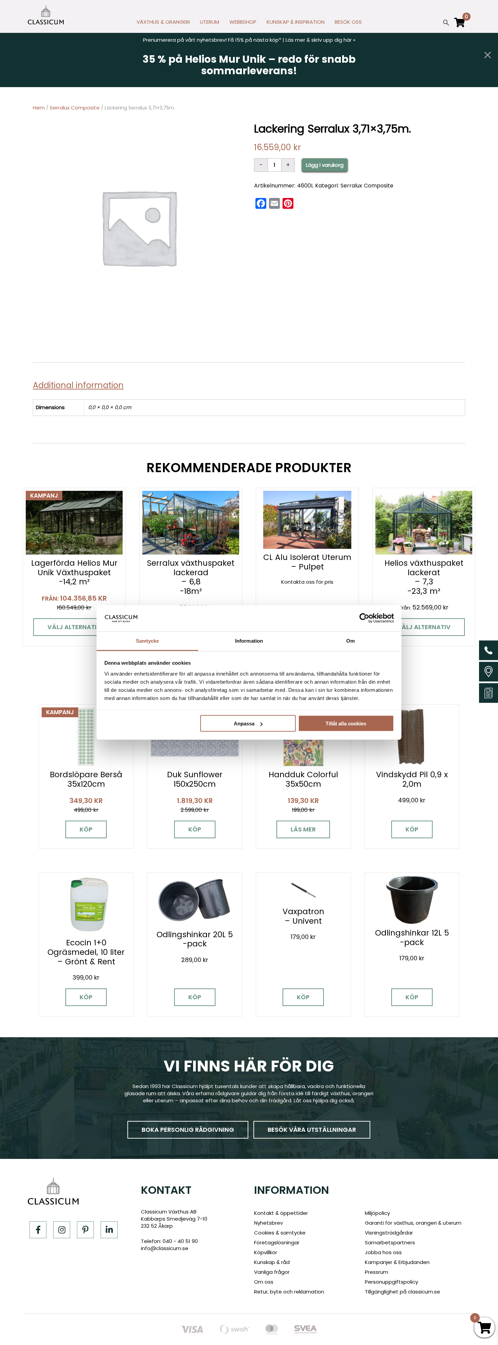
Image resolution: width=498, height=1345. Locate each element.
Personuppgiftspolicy (391, 1281)
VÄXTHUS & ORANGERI (163, 21)
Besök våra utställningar (312, 1129)
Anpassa (244, 723)
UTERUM (209, 21)
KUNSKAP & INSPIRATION (296, 21)
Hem (39, 107)
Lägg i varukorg (325, 164)
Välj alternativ (74, 627)
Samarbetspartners (390, 1242)
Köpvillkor (265, 1252)
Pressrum (376, 1272)
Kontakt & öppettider (281, 1213)
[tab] (81, 385)
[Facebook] (37, 1229)
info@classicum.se (164, 1248)
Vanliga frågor (272, 1272)
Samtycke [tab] (147, 640)
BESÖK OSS (348, 21)
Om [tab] (350, 640)
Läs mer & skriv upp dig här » (320, 39)
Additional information (78, 385)
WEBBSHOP (242, 21)
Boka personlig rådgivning (188, 1129)
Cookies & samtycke (280, 1232)
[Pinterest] (85, 1229)
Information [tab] (249, 640)
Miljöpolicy (377, 1213)
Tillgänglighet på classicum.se (402, 1291)
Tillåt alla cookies (346, 723)
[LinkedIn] (109, 1229)
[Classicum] (46, 14)
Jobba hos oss (383, 1252)
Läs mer (303, 829)
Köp (86, 829)
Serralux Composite (75, 107)
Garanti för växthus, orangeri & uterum (413, 1222)
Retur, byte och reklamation (289, 1291)
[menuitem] (163, 23)
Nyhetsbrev (268, 1222)
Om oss (263, 1281)
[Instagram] (61, 1229)
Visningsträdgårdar (389, 1232)
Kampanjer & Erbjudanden (397, 1262)
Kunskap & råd (272, 1262)
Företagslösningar (276, 1242)
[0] (459, 25)
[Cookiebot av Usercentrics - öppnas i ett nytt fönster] (364, 618)
